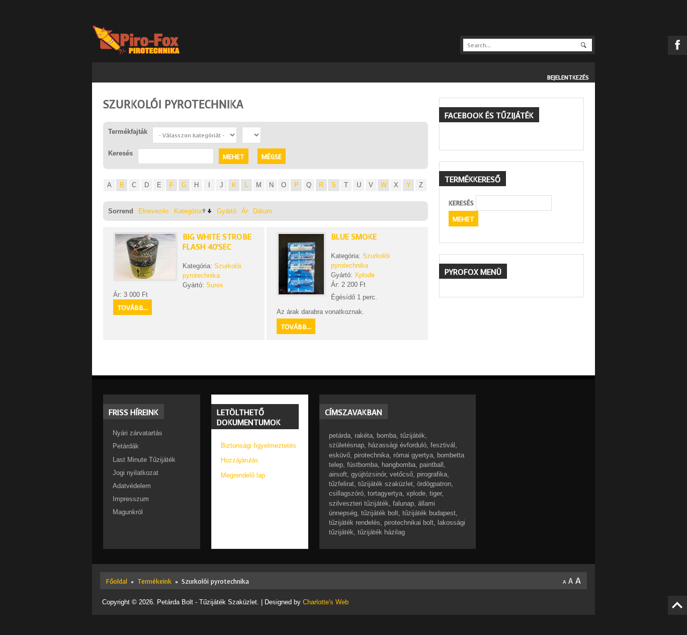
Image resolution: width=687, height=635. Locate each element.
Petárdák (126, 446)
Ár (244, 211)
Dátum (262, 211)
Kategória (188, 211)
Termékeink (154, 581)
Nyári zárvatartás (137, 433)
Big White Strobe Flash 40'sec (217, 241)
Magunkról (128, 512)
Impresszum (131, 499)
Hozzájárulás (240, 460)
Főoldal (116, 581)
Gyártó (226, 211)
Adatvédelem (132, 486)
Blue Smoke (354, 236)
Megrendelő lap (243, 475)
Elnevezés (153, 211)
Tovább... (132, 307)
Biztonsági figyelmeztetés (258, 445)
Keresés (461, 203)
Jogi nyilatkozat (135, 473)
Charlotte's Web (326, 602)
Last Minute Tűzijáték (144, 459)
